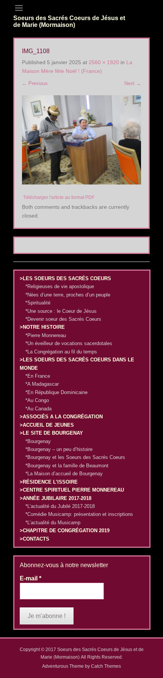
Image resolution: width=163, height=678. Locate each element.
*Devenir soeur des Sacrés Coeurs (63, 319)
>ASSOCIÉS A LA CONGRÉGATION (61, 416)
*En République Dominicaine (56, 392)
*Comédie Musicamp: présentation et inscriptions (79, 514)
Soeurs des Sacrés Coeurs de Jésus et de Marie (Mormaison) (69, 21)
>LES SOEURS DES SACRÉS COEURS (65, 278)
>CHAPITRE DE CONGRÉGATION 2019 (65, 530)
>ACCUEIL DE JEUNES (47, 425)
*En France (37, 376)
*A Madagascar (42, 384)
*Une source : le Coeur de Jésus (61, 311)
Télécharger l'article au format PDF (58, 197)
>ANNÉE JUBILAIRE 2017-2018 (55, 498)
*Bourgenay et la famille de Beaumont (66, 465)
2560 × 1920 (104, 62)
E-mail (30, 578)
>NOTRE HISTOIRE (42, 327)
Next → (132, 83)
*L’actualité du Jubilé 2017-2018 (60, 506)
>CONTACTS (34, 539)
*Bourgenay (38, 441)
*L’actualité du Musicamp (52, 522)
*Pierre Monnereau (45, 335)
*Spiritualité (37, 303)
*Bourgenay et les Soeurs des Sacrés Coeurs (75, 457)
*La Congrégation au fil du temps (61, 352)
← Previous (35, 83)
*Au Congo (37, 400)
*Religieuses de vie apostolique (59, 286)
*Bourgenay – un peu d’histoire (58, 449)
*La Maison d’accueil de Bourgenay (64, 473)
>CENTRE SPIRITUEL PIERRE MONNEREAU (72, 490)
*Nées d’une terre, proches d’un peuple (67, 295)
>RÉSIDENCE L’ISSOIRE (49, 482)
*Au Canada (38, 409)
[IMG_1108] (81, 140)
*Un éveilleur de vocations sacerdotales (68, 343)
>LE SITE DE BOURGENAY (51, 433)
